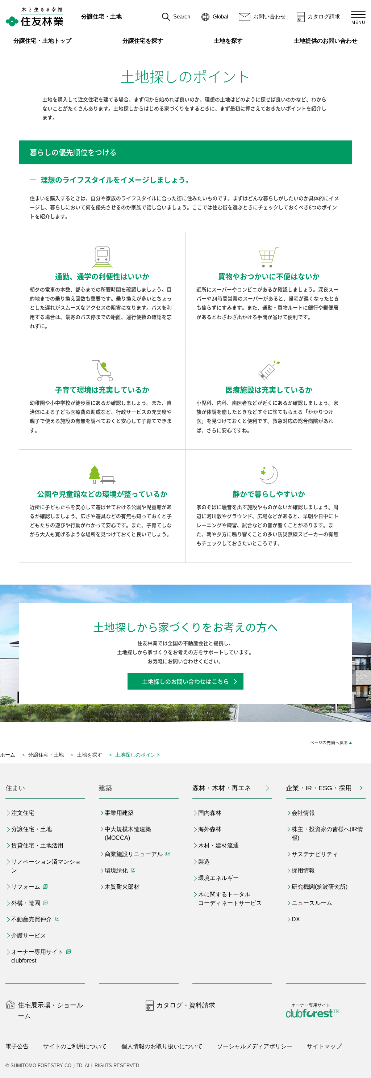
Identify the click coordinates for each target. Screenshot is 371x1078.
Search (181, 16)
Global (220, 16)
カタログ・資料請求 (186, 1005)
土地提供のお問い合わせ (330, 41)
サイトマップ (324, 1046)
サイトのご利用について (75, 1046)
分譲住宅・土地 (101, 16)
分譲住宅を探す (142, 41)
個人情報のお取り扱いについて (162, 1046)
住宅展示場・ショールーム (50, 1011)
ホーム (7, 755)
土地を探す (228, 41)
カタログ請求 (324, 16)
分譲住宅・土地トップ (42, 41)
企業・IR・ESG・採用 (319, 788)
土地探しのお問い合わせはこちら (185, 681)
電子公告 (17, 1046)
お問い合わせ (269, 16)
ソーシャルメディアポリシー (254, 1046)
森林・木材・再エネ (221, 788)
